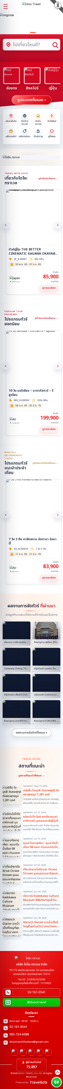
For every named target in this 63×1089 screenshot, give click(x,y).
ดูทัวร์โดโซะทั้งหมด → (48, 178)
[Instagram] (23, 1052)
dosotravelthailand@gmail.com (29, 1042)
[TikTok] (48, 1052)
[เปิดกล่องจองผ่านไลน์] (56, 1082)
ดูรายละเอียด (49, 288)
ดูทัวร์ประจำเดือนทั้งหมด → (45, 463)
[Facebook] (14, 1052)
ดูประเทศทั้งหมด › (31, 100)
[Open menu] (5, 6)
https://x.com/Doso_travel (31, 1052)
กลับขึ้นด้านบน (57, 1072)
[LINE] (40, 1052)
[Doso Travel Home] (31, 6)
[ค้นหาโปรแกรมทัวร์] (57, 6)
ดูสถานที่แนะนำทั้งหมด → (31, 775)
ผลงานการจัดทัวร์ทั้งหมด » (31, 733)
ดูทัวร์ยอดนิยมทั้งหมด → (46, 318)
